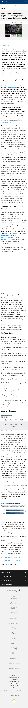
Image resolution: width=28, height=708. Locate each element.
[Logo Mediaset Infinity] (14, 598)
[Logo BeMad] (14, 638)
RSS (14, 687)
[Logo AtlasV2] (14, 658)
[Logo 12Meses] (14, 653)
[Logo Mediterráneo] (14, 668)
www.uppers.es (6, 122)
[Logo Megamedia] (15, 695)
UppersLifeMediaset (7, 237)
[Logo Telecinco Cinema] (14, 648)
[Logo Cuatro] (14, 608)
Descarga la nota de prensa (11, 557)
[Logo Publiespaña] (14, 663)
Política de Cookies (14, 683)
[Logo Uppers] (14, 643)
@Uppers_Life (5, 239)
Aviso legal (14, 675)
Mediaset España (12, 87)
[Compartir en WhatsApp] (16, 80)
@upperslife (5, 235)
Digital (3, 8)
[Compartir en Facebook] (25, 80)
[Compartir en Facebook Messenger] (22, 80)
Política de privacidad (14, 679)
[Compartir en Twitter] (19, 80)
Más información (6, 580)
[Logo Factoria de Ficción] (14, 623)
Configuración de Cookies (14, 681)
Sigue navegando (6, 584)
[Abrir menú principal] (26, 2)
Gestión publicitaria (14, 685)
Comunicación (10, 1)
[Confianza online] (14, 702)
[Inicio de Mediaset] (2, 2)
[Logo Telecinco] (14, 603)
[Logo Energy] (14, 633)
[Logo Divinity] (14, 613)
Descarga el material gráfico (11, 560)
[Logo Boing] (14, 628)
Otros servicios (6, 576)
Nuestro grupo (5, 572)
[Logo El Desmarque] (14, 618)
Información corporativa (14, 677)
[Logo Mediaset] (14, 591)
